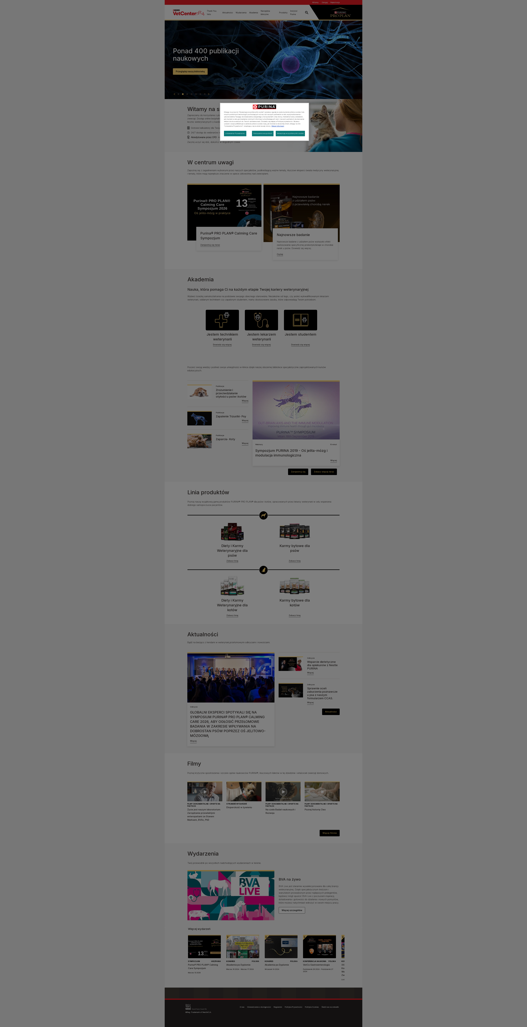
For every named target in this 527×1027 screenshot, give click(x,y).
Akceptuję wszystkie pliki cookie (290, 133)
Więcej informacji (277, 126)
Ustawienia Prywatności (235, 133)
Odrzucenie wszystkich (262, 133)
